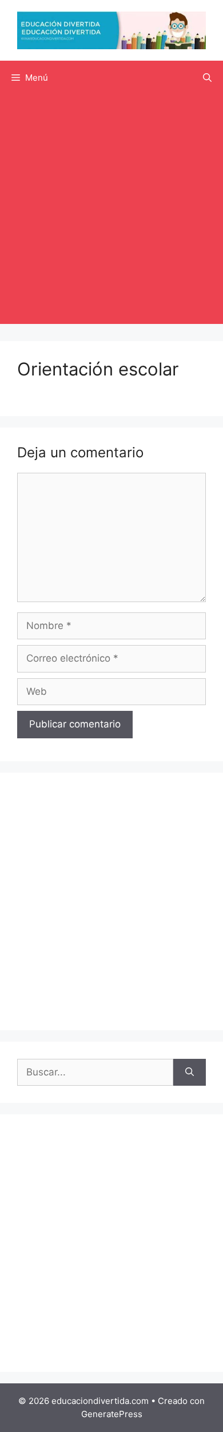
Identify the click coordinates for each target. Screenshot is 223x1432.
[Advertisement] (111, 212)
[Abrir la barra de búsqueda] (207, 78)
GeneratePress (111, 1414)
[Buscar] (189, 1072)
